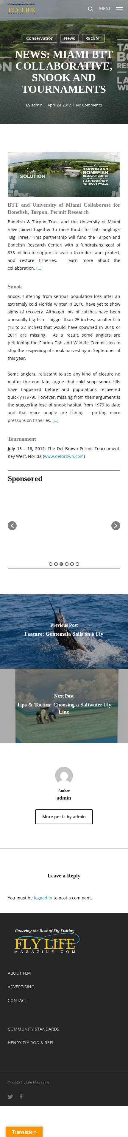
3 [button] (61, 564)
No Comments (89, 105)
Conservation (40, 38)
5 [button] (72, 564)
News (69, 38)
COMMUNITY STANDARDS (33, 1029)
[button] (111, 8)
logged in (43, 898)
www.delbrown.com (64, 456)
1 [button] (50, 564)
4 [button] (66, 564)
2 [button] (56, 564)
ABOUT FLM (19, 973)
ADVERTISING (21, 987)
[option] (64, 522)
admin (37, 105)
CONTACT (17, 1000)
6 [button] (77, 564)
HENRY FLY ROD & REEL (31, 1042)
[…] (39, 268)
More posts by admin (64, 816)
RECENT (93, 38)
